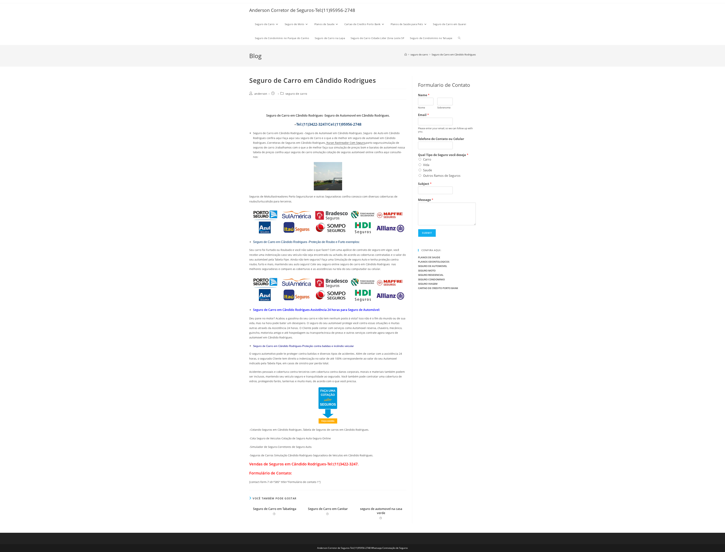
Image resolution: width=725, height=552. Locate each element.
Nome (421, 107)
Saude (427, 170)
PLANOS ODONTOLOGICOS (433, 261)
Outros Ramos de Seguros (441, 176)
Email (423, 115)
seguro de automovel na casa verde (381, 511)
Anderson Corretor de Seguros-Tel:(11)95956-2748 (302, 10)
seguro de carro (296, 93)
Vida (426, 165)
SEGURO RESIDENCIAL (430, 275)
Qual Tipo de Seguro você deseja (443, 155)
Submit (427, 232)
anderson (260, 93)
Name (424, 95)
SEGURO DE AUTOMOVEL (432, 266)
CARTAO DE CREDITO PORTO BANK (438, 288)
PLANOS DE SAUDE (429, 257)
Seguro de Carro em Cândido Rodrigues (454, 54)
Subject (425, 184)
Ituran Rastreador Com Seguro (345, 143)
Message (425, 200)
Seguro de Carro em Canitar (328, 509)
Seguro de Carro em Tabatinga (274, 509)
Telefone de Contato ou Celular (441, 139)
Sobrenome (443, 107)
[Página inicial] (405, 54)
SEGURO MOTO (427, 270)
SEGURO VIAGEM (427, 283)
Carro (427, 159)
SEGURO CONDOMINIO (431, 279)
